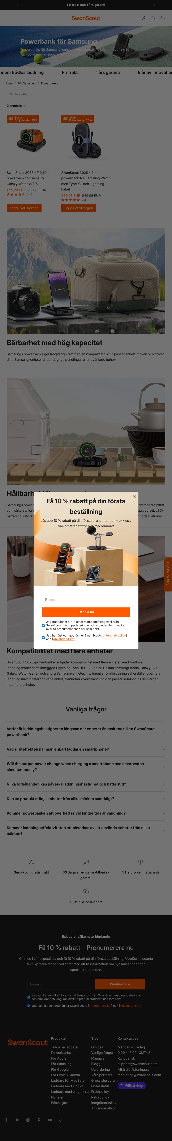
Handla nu (86, 612)
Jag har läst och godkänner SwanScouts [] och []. (86, 637)
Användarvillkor (63, 639)
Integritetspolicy (115, 635)
